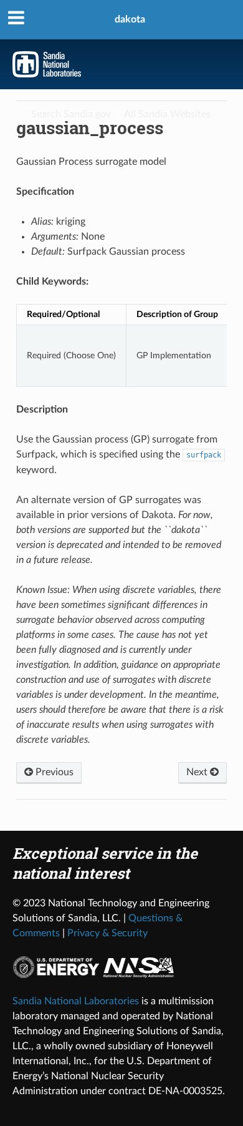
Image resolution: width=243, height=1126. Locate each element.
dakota (130, 19)
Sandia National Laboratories (75, 1001)
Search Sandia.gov (71, 114)
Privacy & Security (107, 933)
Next (198, 772)
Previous (53, 772)
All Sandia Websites (167, 114)
